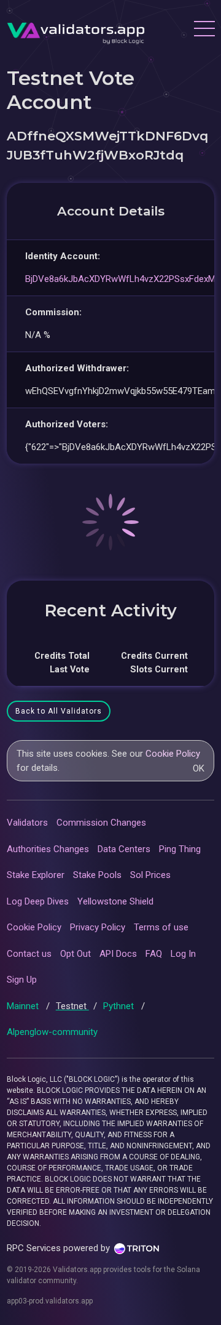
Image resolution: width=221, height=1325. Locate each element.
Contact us (29, 953)
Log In (183, 953)
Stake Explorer (35, 874)
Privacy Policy (97, 927)
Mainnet (24, 1006)
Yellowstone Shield (115, 901)
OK (198, 768)
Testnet (72, 1006)
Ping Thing (180, 849)
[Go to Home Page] (76, 30)
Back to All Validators (58, 711)
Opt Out (75, 953)
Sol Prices (150, 874)
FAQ (153, 953)
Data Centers (124, 849)
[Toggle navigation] (203, 30)
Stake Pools (97, 874)
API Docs (118, 953)
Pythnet (119, 1006)
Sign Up (22, 979)
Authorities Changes (48, 849)
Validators (27, 822)
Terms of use (161, 927)
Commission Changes (101, 822)
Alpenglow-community (52, 1031)
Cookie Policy (172, 753)
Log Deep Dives (38, 901)
